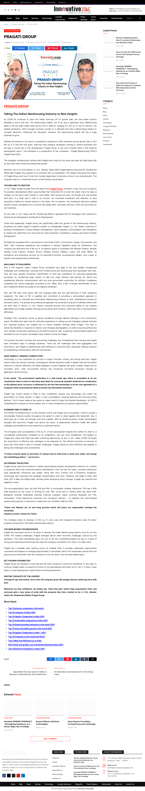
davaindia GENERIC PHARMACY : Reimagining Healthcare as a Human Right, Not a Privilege (18, 724)
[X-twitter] (9, 775)
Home (9, 18)
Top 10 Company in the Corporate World (26, 636)
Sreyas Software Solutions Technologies (47, 722)
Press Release (84, 18)
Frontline (104, 18)
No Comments (55, 42)
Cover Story (93, 18)
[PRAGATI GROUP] (50, 99)
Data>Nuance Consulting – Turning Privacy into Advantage (81, 722)
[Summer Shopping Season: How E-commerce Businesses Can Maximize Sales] (108, 39)
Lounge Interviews (60, 18)
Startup (34, 18)
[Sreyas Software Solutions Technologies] (50, 707)
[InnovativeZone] (72, 10)
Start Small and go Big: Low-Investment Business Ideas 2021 (35, 644)
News (25, 18)
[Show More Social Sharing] (80, 48)
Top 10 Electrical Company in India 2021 (26, 649)
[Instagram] (13, 775)
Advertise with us (26, 2)
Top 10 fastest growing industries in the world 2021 (31, 624)
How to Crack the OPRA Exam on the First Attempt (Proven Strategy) (128, 54)
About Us (6, 2)
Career (15, 2)
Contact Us (62, 2)
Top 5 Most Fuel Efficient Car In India (25, 641)
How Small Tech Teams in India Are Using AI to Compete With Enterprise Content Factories (128, 86)
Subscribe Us (39, 2)
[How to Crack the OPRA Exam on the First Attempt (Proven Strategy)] (108, 54)
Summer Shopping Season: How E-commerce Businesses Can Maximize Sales (128, 40)
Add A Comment (50, 739)
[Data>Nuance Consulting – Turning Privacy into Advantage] (82, 707)
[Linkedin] (23, 775)
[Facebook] (4, 775)
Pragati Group (56, 189)
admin (8, 42)
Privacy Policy (50, 2)
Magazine (73, 18)
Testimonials (116, 18)
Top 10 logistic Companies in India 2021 (26, 616)
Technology (47, 18)
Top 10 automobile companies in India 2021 (28, 620)
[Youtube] (18, 775)
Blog (18, 18)
